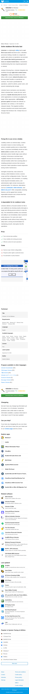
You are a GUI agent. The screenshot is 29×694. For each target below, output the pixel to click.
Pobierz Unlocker (5, 382)
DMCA (16, 682)
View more (14, 663)
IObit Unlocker (18, 187)
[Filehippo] (5, 1)
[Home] (1, 5)
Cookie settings (19, 685)
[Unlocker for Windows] (3, 9)
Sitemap (3, 680)
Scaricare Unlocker (6, 377)
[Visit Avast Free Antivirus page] (14, 14)
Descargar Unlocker (6, 380)
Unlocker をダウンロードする (8, 375)
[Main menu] (27, 1)
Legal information (19, 680)
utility (17, 50)
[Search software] (24, 1)
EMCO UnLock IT (6, 190)
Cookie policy (18, 674)
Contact (3, 674)
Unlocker (12, 8)
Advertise (3, 677)
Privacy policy (18, 677)
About (2, 672)
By (10, 9)
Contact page (9, 428)
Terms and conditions (20, 672)
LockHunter (9, 187)
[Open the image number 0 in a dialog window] (12, 271)
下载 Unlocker (4, 372)
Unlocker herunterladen (7, 367)
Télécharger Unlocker (6, 370)
